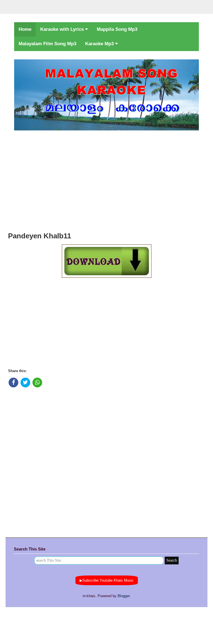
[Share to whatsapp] (37, 382)
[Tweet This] (25, 382)
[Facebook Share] (13, 382)
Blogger (124, 596)
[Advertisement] (106, 179)
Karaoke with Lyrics (62, 29)
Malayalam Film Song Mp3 (47, 43)
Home (25, 29)
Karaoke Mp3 (100, 43)
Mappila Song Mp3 (117, 29)
